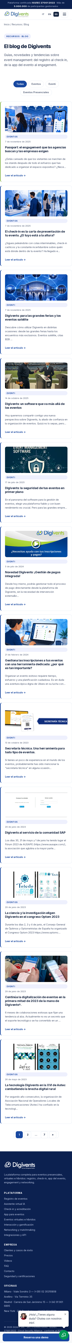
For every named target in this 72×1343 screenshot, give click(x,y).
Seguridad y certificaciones (19, 1276)
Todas (20, 84)
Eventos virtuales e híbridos (19, 1219)
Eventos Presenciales (36, 92)
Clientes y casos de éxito (18, 1250)
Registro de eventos (15, 1198)
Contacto (9, 1271)
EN (49, 14)
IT (43, 14)
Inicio (7, 24)
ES (56, 14)
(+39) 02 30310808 (45, 1291)
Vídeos (8, 1260)
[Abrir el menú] (64, 14)
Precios (8, 1255)
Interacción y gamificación (18, 1224)
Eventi (52, 84)
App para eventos (14, 1214)
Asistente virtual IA (14, 1203)
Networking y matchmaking (19, 1229)
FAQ (6, 1265)
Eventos (36, 84)
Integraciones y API (15, 1235)
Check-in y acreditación (17, 1209)
